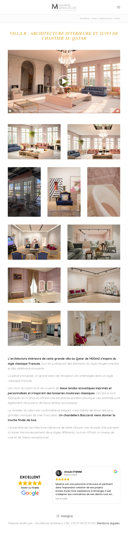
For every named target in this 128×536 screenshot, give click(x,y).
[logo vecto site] (64, 7)
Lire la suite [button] (119, 498)
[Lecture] (10, 111)
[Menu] (118, 7)
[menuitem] (118, 7)
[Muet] (117, 111)
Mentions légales (108, 523)
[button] (64, 81)
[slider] (58, 110)
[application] (64, 81)
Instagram (68, 516)
